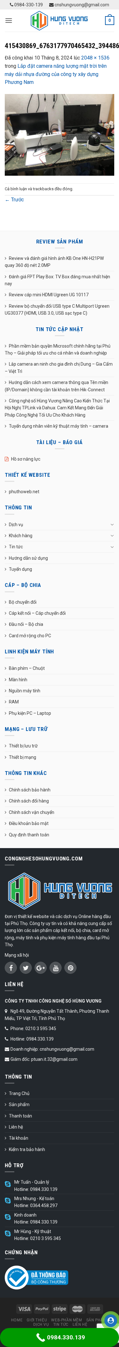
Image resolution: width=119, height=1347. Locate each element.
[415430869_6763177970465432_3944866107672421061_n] (59, 134)
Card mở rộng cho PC (30, 635)
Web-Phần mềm (66, 1320)
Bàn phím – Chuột (27, 668)
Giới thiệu (37, 1320)
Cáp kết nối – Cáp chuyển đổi (37, 613)
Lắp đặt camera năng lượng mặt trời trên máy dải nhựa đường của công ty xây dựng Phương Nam (56, 74)
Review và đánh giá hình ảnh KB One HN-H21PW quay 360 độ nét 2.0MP (54, 262)
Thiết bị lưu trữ (23, 745)
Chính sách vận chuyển (31, 812)
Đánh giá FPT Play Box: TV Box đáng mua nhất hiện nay (57, 280)
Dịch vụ (16, 524)
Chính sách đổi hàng (29, 800)
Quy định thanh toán (29, 834)
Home (17, 1320)
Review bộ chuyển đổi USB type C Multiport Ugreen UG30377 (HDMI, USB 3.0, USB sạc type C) (57, 310)
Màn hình (18, 679)
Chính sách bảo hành (29, 789)
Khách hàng (20, 535)
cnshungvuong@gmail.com (81, 4)
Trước (14, 200)
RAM (14, 701)
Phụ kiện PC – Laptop (30, 713)
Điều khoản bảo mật (29, 823)
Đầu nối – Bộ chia (26, 624)
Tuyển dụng (20, 569)
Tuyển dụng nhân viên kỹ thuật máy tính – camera (58, 426)
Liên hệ (16, 1127)
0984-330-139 (28, 4)
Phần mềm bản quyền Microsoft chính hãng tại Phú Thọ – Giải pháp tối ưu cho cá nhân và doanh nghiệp (57, 349)
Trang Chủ (19, 1093)
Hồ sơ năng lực (25, 459)
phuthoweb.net (24, 491)
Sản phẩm (19, 1104)
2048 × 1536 (95, 58)
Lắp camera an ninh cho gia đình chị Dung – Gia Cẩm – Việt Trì (59, 368)
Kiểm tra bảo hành (27, 1149)
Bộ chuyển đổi (22, 602)
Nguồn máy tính (24, 690)
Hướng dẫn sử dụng (28, 558)
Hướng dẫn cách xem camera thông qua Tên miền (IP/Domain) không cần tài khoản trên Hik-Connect (56, 386)
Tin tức (16, 546)
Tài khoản (18, 1138)
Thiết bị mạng (22, 757)
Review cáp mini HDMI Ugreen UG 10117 (49, 294)
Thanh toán (20, 1115)
